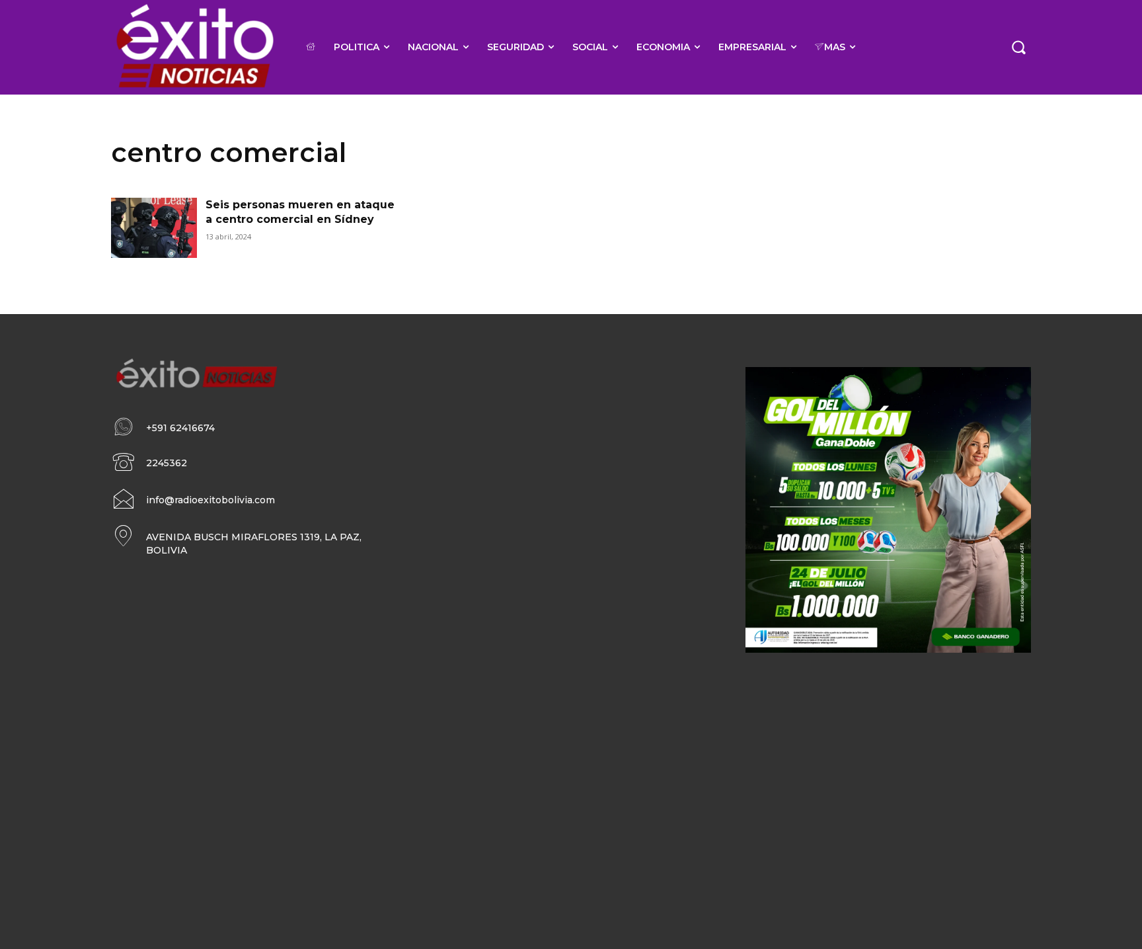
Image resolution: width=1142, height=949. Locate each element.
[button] (1018, 47)
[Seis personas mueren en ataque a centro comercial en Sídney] (154, 228)
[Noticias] (194, 47)
